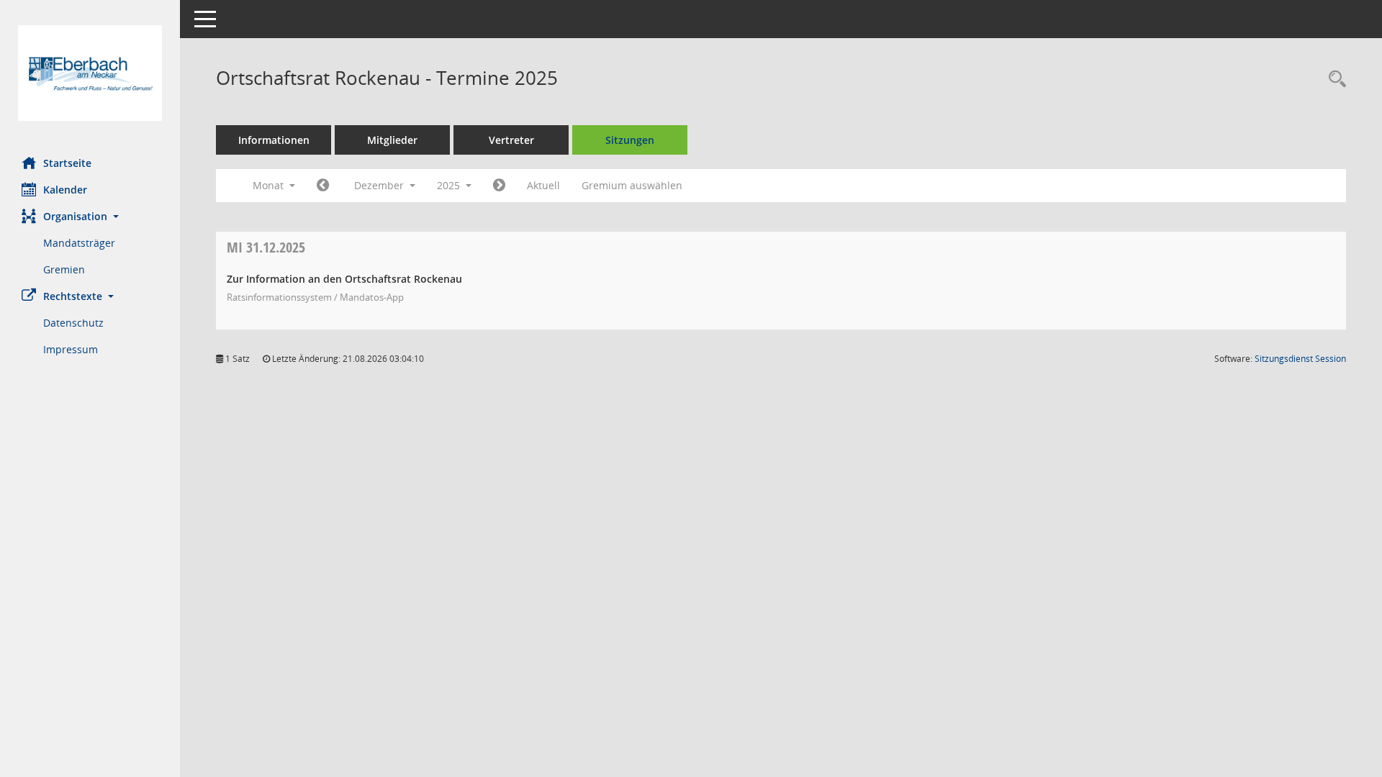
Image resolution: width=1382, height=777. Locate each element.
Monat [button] (269, 185)
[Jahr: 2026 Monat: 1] (499, 186)
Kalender (65, 189)
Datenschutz (73, 323)
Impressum (70, 349)
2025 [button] (450, 185)
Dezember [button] (380, 185)
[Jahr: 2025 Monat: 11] (323, 186)
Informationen (274, 140)
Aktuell (543, 185)
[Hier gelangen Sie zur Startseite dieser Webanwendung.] (90, 73)
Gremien (64, 269)
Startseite (67, 163)
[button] (90, 216)
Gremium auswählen (632, 185)
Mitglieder (392, 140)
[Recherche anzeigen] (1334, 79)
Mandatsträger (79, 243)
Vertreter (511, 140)
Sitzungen (629, 140)
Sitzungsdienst (1300, 359)
